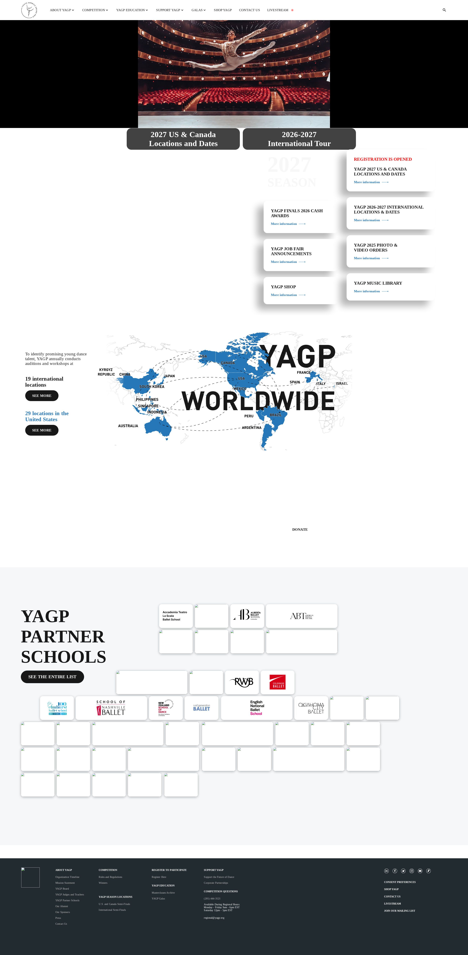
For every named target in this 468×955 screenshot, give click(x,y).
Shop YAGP (391, 889)
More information (284, 224)
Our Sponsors (62, 912)
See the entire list (52, 676)
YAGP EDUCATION (163, 885)
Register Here (159, 877)
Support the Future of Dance (219, 877)
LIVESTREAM (277, 10)
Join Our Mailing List (399, 910)
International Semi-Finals (112, 910)
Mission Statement (65, 883)
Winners (103, 883)
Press (58, 918)
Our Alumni (61, 906)
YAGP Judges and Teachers (69, 894)
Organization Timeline (67, 877)
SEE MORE (42, 396)
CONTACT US (249, 10)
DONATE (300, 529)
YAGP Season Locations (115, 897)
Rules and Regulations (110, 877)
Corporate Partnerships (216, 883)
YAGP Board (62, 888)
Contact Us (61, 923)
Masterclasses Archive (163, 892)
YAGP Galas (158, 898)
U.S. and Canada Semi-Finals (114, 904)
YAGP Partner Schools (67, 900)
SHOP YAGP (223, 10)
